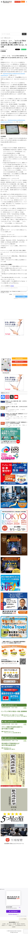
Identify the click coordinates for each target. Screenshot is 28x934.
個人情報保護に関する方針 (20, 925)
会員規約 (13, 926)
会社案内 (4, 923)
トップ (2, 37)
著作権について (5, 925)
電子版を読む (20, 364)
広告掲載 (14, 923)
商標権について (12, 925)
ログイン (23, 1)
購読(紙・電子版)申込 (17, 1)
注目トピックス (7, 37)
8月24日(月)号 (6, 372)
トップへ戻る (23, 918)
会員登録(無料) (20, 358)
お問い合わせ (9, 923)
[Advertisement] (14, 14)
